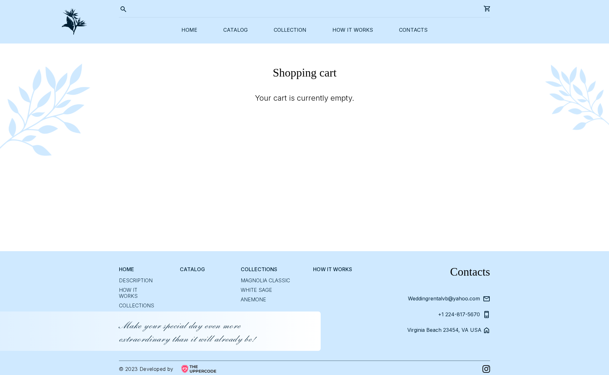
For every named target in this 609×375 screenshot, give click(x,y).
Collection (290, 30)
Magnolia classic (265, 281)
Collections (136, 306)
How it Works (128, 293)
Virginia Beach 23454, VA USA (443, 330)
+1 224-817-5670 (459, 314)
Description (136, 281)
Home (189, 30)
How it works (352, 30)
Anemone (253, 300)
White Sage (256, 290)
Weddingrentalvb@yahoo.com (444, 299)
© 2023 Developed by (146, 369)
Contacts (413, 30)
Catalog (235, 30)
